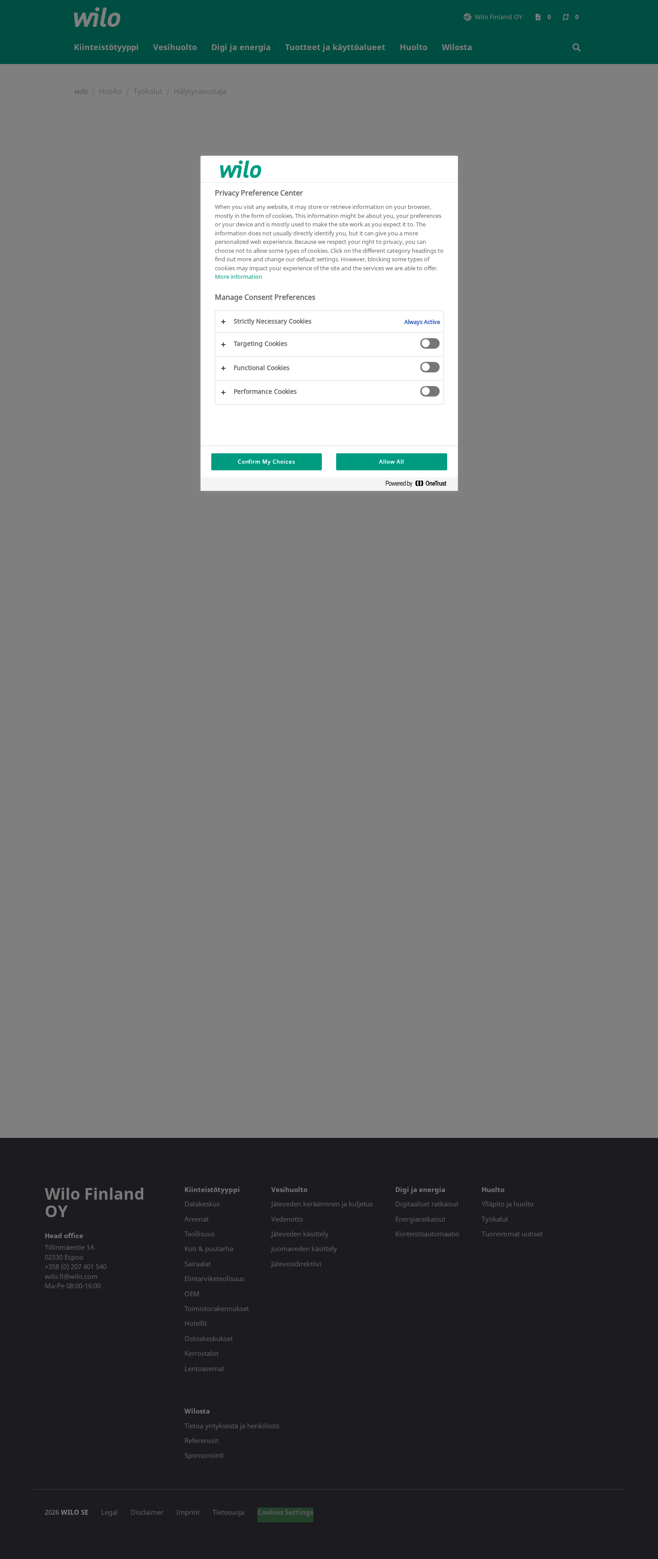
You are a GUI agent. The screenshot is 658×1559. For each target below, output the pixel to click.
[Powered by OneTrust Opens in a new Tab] (419, 485)
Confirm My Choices (266, 461)
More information (238, 277)
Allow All (391, 461)
